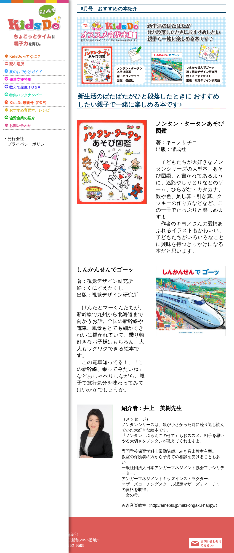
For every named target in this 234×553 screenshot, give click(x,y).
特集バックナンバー (25, 95)
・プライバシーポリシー (26, 144)
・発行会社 (13, 138)
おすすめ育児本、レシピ (29, 110)
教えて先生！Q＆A (24, 87)
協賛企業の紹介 (22, 118)
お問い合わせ (20, 125)
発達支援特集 (20, 79)
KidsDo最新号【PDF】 (29, 103)
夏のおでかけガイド (25, 72)
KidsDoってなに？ (25, 56)
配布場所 (16, 64)
